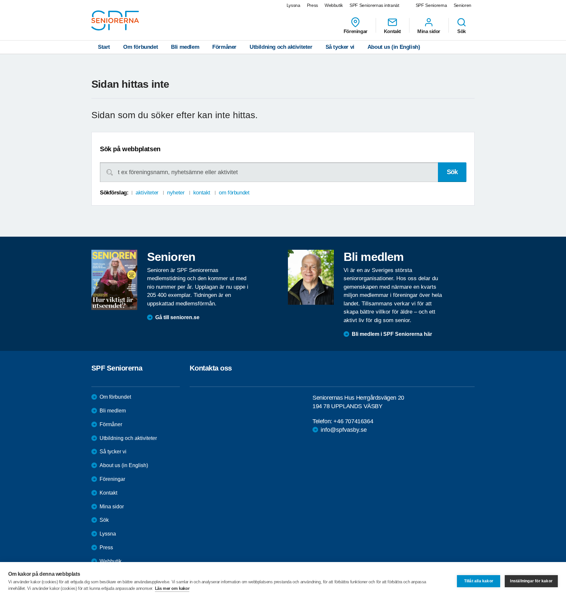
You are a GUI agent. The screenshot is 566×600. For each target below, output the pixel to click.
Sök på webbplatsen (130, 149)
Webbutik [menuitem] (334, 5)
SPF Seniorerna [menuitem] (431, 5)
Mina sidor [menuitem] (428, 31)
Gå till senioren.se (177, 317)
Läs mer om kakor (172, 588)
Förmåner (224, 47)
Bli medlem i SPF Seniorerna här (392, 334)
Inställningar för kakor (531, 581)
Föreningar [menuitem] (356, 31)
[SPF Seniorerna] (115, 20)
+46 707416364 (353, 421)
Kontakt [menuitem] (392, 31)
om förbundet (234, 193)
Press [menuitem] (312, 5)
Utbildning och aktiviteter (281, 47)
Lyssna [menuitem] (293, 5)
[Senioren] (114, 280)
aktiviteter (147, 193)
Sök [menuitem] (461, 31)
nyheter (175, 193)
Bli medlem (185, 47)
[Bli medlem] (311, 277)
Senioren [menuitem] (462, 5)
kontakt (201, 193)
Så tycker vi (340, 47)
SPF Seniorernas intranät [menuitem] (374, 5)
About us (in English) (394, 47)
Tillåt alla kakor (478, 581)
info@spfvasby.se (344, 430)
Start (104, 47)
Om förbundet (140, 47)
